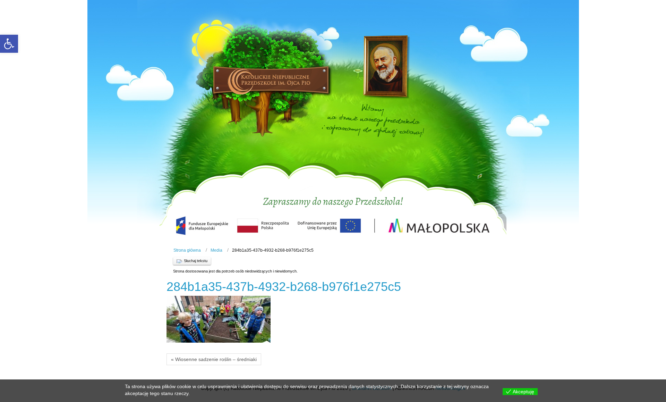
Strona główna (187, 250)
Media (216, 250)
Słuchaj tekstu (195, 261)
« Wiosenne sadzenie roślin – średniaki (214, 359)
